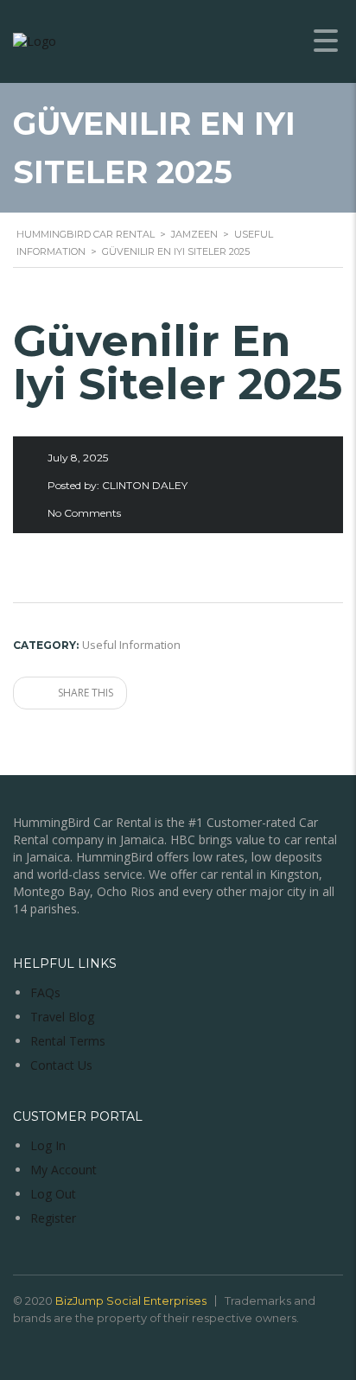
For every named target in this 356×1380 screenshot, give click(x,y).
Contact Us (61, 1065)
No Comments (84, 512)
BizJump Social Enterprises (131, 1300)
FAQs (45, 992)
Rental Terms (67, 1041)
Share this (84, 692)
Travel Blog (62, 1016)
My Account (63, 1169)
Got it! (287, 104)
